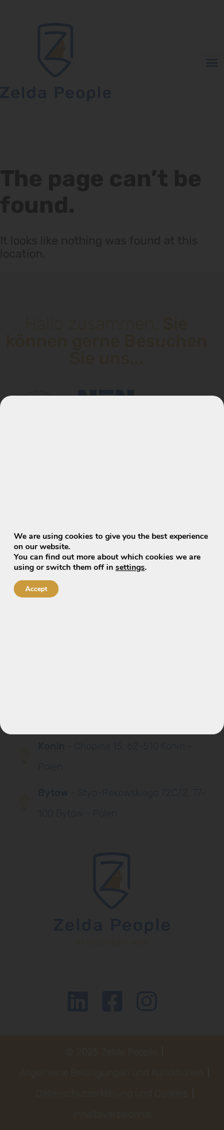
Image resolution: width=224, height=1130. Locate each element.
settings (130, 567)
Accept (36, 588)
